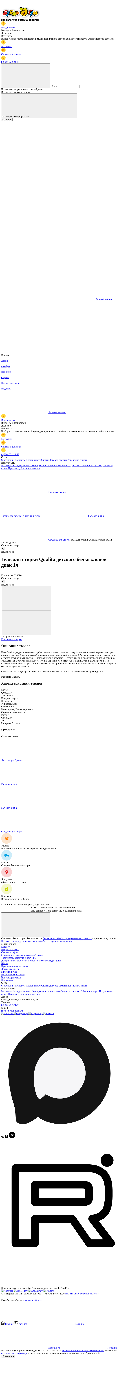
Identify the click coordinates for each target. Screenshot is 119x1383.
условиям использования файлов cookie (83, 1350)
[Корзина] (24, 347)
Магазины (7, 465)
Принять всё (8, 1356)
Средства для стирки (12, 831)
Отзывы (82, 460)
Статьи (45, 460)
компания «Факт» (32, 1300)
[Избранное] (24, 323)
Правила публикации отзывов (24, 468)
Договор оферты (58, 460)
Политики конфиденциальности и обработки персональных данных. (37, 941)
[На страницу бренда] (1, 760)
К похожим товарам (11, 639)
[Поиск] (25, 75)
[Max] (59, 1130)
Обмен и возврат (90, 465)
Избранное (54, 1347)
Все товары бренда (12, 760)
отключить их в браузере (14, 1353)
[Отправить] (25, 924)
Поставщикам (33, 460)
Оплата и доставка (70, 465)
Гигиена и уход (9, 784)
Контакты (20, 460)
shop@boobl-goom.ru (12, 1010)
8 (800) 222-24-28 (10, 1005)
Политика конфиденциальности (82, 1293)
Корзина (79, 1324)
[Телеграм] (12, 1137)
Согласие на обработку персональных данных (67, 938)
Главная (9, 1324)
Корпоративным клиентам (46, 465)
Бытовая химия (9, 807)
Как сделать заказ (22, 465)
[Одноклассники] (7, 1137)
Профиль (112, 1347)
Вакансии (72, 460)
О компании (8, 460)
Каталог (5, 946)
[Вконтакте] (3, 1137)
